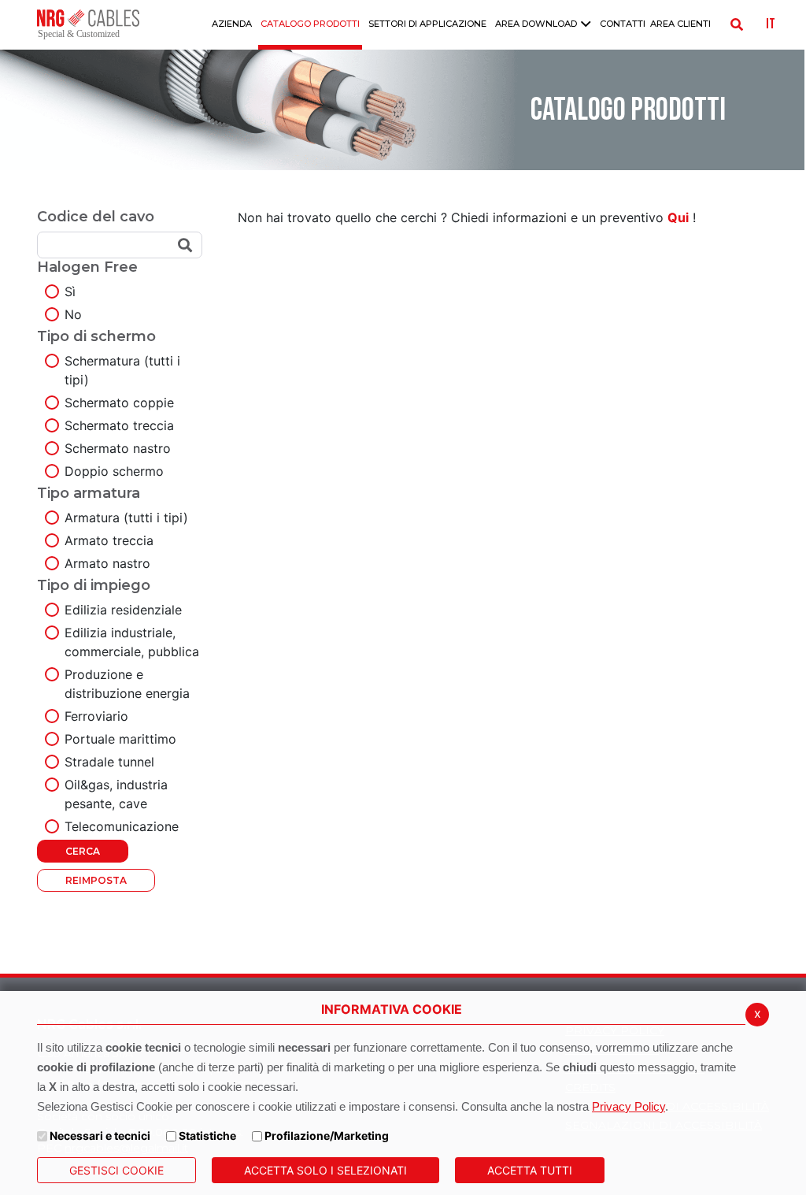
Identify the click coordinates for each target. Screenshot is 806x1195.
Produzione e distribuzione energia (127, 683)
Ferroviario (96, 716)
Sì (70, 291)
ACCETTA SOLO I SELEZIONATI (325, 1170)
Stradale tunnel (109, 762)
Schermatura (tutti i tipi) (122, 370)
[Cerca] (737, 24)
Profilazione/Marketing (326, 1135)
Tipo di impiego (93, 585)
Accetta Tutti (529, 1170)
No (73, 314)
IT (770, 24)
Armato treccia (109, 540)
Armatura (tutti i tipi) (126, 517)
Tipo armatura (88, 493)
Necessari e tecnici (100, 1135)
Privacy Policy (628, 1106)
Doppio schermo (114, 471)
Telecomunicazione (122, 826)
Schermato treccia (119, 425)
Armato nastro (107, 563)
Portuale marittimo (120, 739)
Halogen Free (87, 267)
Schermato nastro (118, 448)
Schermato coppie (119, 402)
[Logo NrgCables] (88, 24)
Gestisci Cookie (116, 1170)
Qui (678, 217)
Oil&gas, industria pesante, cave (116, 794)
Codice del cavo (95, 216)
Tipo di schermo (96, 336)
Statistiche (207, 1135)
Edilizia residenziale (123, 610)
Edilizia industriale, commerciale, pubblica (132, 642)
